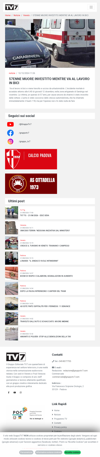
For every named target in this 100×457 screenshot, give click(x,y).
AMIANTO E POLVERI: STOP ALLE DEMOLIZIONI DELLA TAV (45, 337)
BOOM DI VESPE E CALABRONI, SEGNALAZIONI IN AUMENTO (46, 276)
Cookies (58, 431)
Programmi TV (60, 419)
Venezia (23, 225)
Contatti (57, 423)
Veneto (26, 15)
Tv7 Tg (22, 210)
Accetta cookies (72, 452)
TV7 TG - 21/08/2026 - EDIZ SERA (34, 215)
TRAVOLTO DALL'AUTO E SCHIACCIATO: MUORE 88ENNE (44, 321)
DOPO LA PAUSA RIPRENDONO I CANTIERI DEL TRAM (43, 291)
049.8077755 (65, 361)
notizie (12, 73)
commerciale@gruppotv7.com (65, 377)
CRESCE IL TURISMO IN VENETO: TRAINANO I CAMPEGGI (44, 246)
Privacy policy (60, 427)
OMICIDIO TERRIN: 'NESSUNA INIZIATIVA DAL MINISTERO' (45, 231)
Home (8, 15)
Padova (23, 255)
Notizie (17, 15)
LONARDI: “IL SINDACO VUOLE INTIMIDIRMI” (39, 261)
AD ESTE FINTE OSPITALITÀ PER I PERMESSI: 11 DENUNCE (45, 306)
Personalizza (26, 452)
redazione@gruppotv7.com (75, 370)
